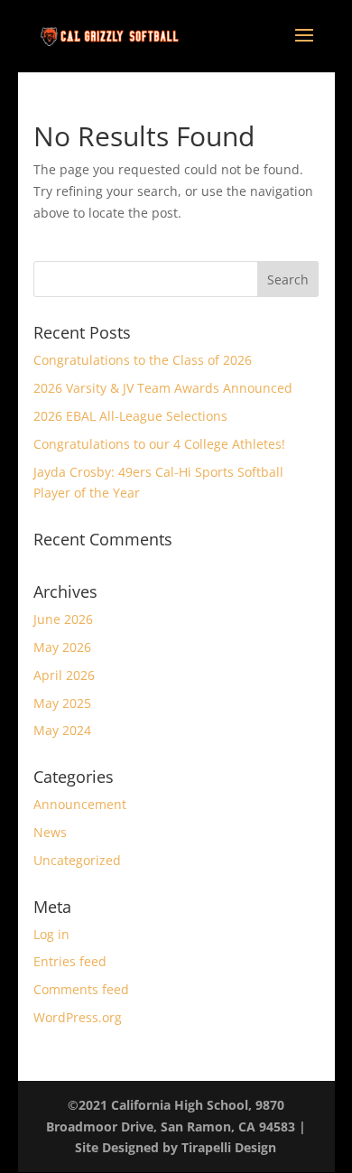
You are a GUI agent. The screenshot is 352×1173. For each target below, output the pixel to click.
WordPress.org (77, 1017)
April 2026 (64, 675)
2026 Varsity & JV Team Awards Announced (162, 387)
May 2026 (62, 647)
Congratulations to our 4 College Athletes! (159, 443)
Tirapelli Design (228, 1147)
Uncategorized (77, 860)
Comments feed (81, 989)
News (50, 832)
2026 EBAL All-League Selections (130, 415)
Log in (51, 934)
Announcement (79, 804)
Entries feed (70, 961)
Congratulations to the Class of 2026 (142, 359)
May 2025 (62, 703)
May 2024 (62, 730)
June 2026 (63, 619)
